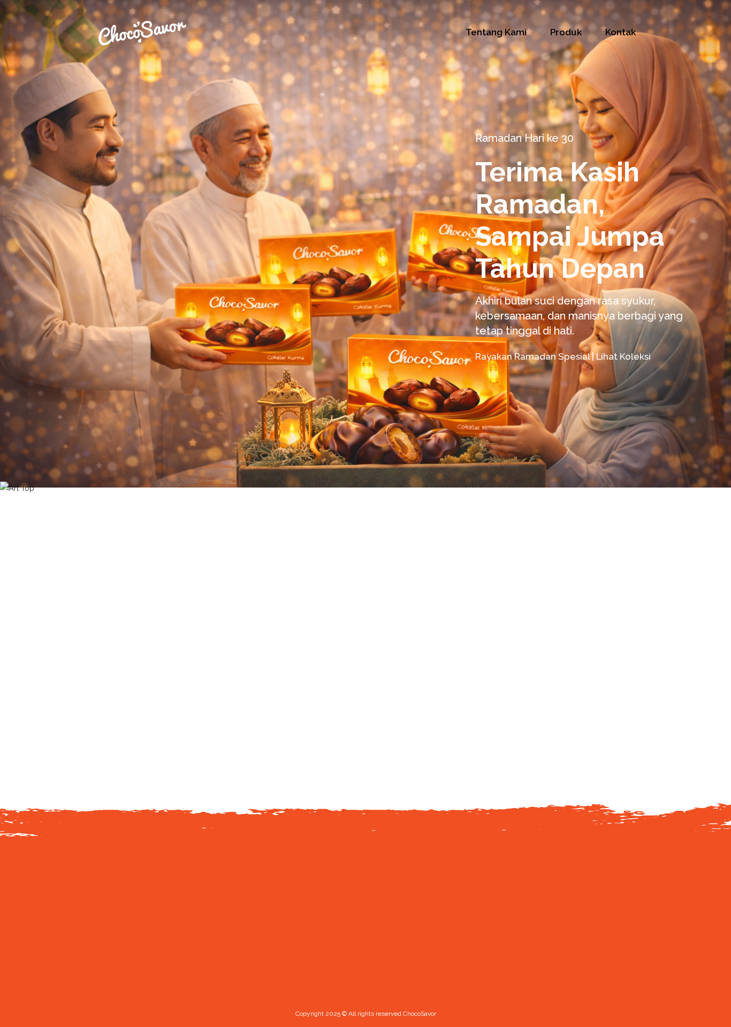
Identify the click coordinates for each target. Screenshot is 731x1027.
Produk (566, 32)
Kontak (620, 32)
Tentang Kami (496, 32)
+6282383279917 (153, 1016)
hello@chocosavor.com (166, 998)
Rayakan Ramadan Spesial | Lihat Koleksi (564, 356)
